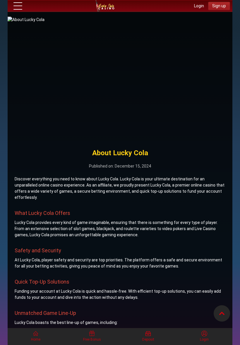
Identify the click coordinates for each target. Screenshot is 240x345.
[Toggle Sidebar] (17, 6)
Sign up (219, 6)
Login (199, 6)
